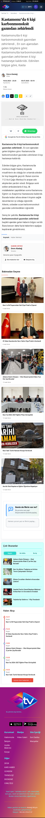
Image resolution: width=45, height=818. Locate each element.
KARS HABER (9, 767)
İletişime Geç (30, 260)
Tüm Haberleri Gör (13, 260)
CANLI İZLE (8, 783)
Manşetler (34, 741)
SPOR (6, 763)
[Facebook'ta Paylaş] (7, 96)
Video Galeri (22, 737)
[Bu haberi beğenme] (18, 131)
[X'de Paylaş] (12, 96)
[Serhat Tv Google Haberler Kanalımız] (3, 96)
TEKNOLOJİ (8, 775)
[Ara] (36, 7)
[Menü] (41, 7)
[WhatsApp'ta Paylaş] (16, 96)
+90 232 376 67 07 (25, 812)
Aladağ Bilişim (32, 807)
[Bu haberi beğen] (11, 131)
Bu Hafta (22, 553)
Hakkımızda (9, 737)
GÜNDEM (8, 771)
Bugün (10, 553)
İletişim (7, 741)
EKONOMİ (8, 779)
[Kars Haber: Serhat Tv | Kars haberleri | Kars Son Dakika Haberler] (6, 7)
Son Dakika (34, 737)
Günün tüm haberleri (21, 680)
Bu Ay (35, 553)
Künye (7, 752)
